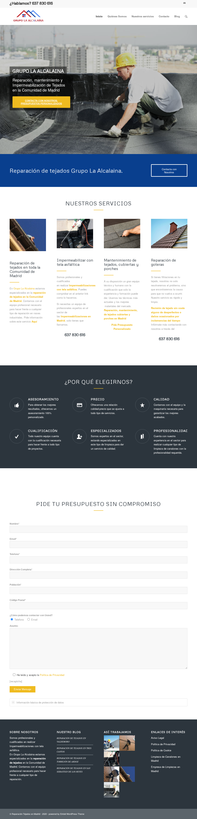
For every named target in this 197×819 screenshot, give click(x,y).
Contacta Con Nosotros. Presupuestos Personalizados (41, 102)
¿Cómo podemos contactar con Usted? (31, 615)
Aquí (34, 321)
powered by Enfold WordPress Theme (66, 813)
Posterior (188, 88)
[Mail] (184, 3)
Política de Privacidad (52, 675)
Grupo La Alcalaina (24, 288)
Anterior (8, 88)
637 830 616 (42, 3)
